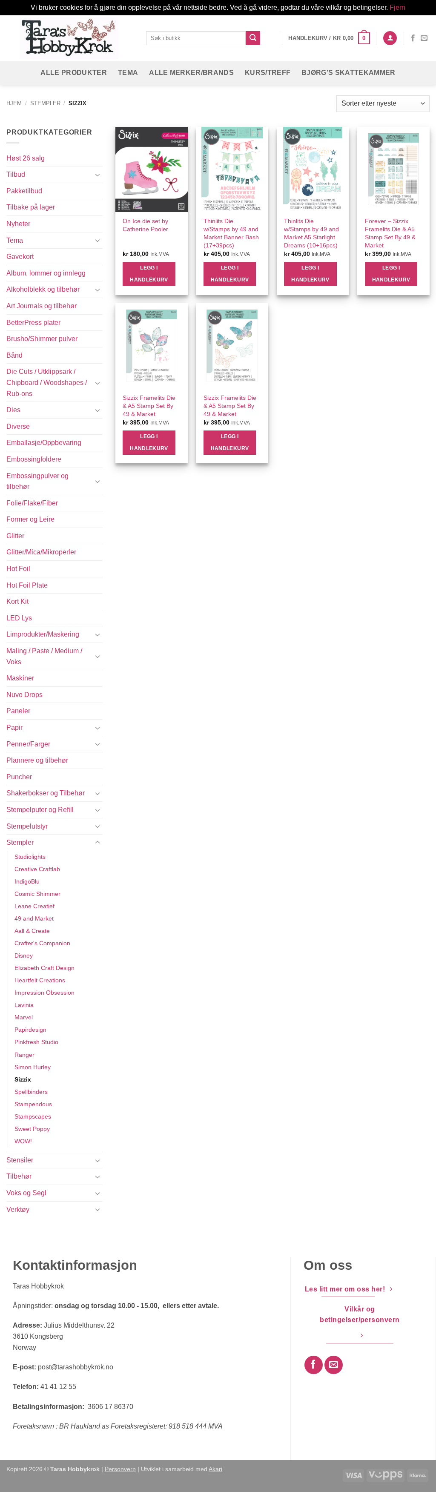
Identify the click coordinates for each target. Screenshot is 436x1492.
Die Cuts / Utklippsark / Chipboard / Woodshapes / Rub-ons (46, 382)
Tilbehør (19, 1176)
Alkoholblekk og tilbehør (43, 289)
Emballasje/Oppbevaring (43, 442)
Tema (128, 72)
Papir (14, 727)
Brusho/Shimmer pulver (41, 338)
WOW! (23, 1141)
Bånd (14, 355)
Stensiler (19, 1160)
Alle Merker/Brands (191, 72)
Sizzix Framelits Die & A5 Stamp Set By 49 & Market (149, 405)
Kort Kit (17, 601)
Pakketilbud (24, 191)
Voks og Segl (26, 1192)
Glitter (15, 535)
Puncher (19, 776)
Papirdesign (30, 1029)
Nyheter (18, 223)
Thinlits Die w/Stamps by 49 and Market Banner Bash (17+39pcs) (231, 233)
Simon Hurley (32, 1067)
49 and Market (34, 918)
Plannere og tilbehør (37, 760)
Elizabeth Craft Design (44, 967)
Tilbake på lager (30, 207)
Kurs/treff (267, 72)
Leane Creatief (34, 906)
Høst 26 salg (25, 158)
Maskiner (20, 678)
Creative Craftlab (37, 869)
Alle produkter (73, 72)
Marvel (23, 1017)
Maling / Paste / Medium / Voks (44, 656)
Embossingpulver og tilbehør (37, 481)
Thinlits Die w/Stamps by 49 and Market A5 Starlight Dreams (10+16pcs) (311, 233)
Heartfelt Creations (39, 980)
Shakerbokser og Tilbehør (45, 793)
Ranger (24, 1054)
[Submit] (253, 38)
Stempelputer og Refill (40, 809)
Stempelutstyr (27, 826)
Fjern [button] (397, 7)
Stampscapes (32, 1116)
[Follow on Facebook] (413, 38)
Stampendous (33, 1104)
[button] (329, 38)
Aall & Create (32, 930)
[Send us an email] (424, 38)
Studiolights (30, 856)
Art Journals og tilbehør (41, 306)
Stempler (45, 103)
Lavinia (24, 1004)
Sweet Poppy (32, 1128)
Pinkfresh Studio (36, 1042)
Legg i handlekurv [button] (149, 273)
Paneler (18, 710)
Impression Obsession (44, 992)
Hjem (14, 103)
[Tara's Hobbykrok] (69, 38)
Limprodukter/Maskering (42, 634)
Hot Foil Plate (27, 585)
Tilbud (15, 174)
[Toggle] (97, 174)
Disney (23, 955)
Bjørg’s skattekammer (348, 72)
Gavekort (20, 256)
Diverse (18, 426)
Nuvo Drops (24, 694)
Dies (13, 409)
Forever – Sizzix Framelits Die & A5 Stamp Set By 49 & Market (390, 233)
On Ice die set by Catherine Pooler (145, 225)
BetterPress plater (33, 322)
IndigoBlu (27, 881)
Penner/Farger (28, 744)
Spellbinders (31, 1091)
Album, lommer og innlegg (46, 273)
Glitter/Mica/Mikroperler (41, 552)
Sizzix (22, 1079)
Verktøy (17, 1209)
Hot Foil (18, 568)
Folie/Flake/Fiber (32, 503)
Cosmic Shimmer (37, 893)
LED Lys (19, 618)
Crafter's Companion (42, 943)
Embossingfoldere (33, 459)
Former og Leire (30, 519)
